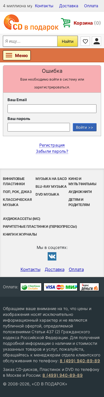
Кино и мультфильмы (82, 181)
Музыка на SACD (51, 178)
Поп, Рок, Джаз (17, 192)
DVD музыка (47, 194)
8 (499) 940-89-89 (80, 360)
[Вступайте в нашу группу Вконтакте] (52, 256)
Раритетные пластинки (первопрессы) (40, 226)
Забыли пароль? (52, 151)
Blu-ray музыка (51, 186)
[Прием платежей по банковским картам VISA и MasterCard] (60, 287)
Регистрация (52, 145)
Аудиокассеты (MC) (21, 218)
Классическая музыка (17, 202)
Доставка (68, 5)
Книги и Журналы (20, 234)
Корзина (87, 23)
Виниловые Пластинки (14, 181)
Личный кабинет (96, 41)
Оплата (91, 5)
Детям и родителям (79, 202)
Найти (67, 41)
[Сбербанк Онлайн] (31, 287)
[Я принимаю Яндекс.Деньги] (89, 287)
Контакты (44, 5)
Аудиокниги (80, 192)
